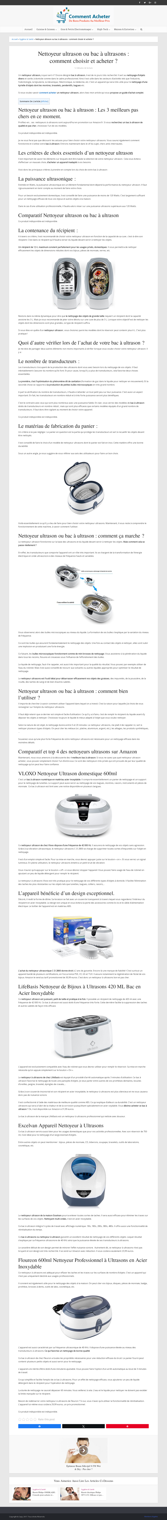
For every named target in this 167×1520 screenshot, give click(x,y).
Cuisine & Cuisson (45, 29)
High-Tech (102, 29)
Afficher (44, 101)
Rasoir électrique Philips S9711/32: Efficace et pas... (92, 1493)
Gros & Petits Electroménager (76, 29)
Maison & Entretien (124, 29)
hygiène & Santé (26, 39)
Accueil (28, 29)
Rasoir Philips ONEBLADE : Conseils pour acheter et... (44, 1493)
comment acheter (47, 92)
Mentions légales (151, 1516)
